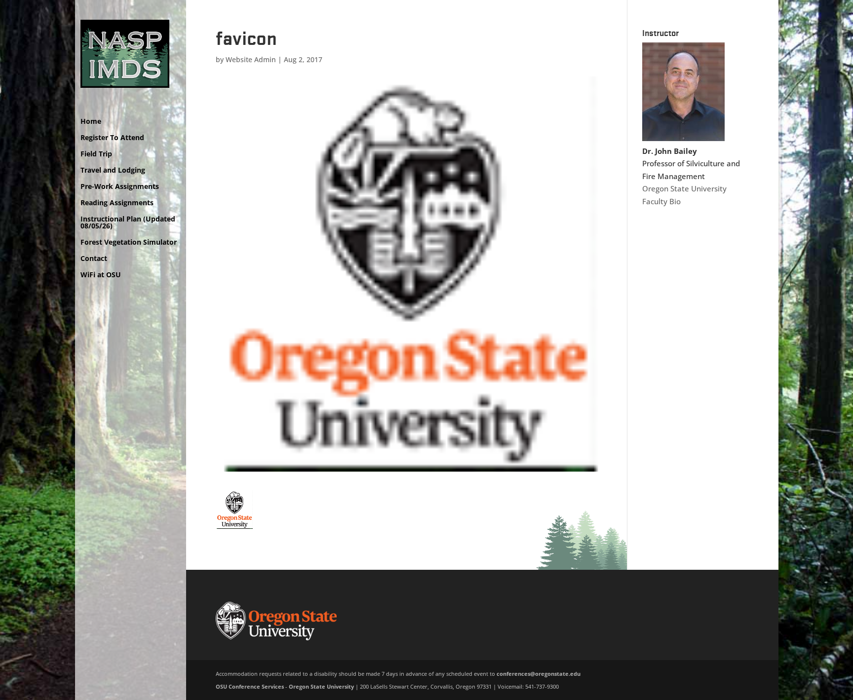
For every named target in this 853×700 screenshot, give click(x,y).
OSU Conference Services (250, 686)
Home (90, 122)
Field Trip (96, 154)
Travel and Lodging (112, 171)
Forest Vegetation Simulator (128, 243)
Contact (93, 259)
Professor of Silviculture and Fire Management (691, 163)
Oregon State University (684, 188)
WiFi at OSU (100, 275)
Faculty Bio (661, 201)
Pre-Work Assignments (119, 187)
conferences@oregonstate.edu (539, 673)
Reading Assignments (117, 203)
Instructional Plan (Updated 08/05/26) (127, 223)
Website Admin (251, 59)
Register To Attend (112, 138)
